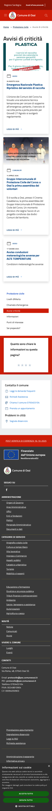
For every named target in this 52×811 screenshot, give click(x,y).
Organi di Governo (14, 502)
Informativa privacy (15, 761)
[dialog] (26, 787)
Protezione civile (20, 27)
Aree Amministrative (16, 507)
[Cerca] (46, 15)
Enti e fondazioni (14, 516)
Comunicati (17, 170)
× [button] (49, 766)
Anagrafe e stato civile (16, 542)
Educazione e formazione (18, 587)
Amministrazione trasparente (20, 756)
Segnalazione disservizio (17, 734)
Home (6, 27)
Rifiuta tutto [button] (26, 800)
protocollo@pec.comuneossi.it (23, 677)
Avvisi (14, 76)
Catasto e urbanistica (16, 564)
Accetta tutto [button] (26, 794)
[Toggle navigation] (5, 15)
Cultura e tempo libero (16, 547)
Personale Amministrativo (18, 524)
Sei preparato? (13, 328)
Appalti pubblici (13, 560)
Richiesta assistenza (16, 743)
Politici (9, 520)
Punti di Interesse (15, 322)
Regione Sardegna (12, 5)
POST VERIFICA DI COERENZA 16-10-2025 (26, 441)
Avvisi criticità (13, 310)
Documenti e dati (14, 529)
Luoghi (9, 648)
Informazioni (12, 316)
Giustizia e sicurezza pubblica (20, 591)
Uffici (8, 511)
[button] (26, 806)
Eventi (9, 652)
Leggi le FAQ (12, 738)
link (11, 788)
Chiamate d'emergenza (17, 305)
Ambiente (11, 600)
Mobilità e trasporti (15, 573)
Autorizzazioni (13, 609)
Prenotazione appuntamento (19, 730)
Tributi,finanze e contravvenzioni (21, 595)
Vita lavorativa (13, 551)
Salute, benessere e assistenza (20, 604)
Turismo (10, 569)
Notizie (9, 626)
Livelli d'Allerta (14, 299)
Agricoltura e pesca (15, 613)
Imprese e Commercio (16, 555)
